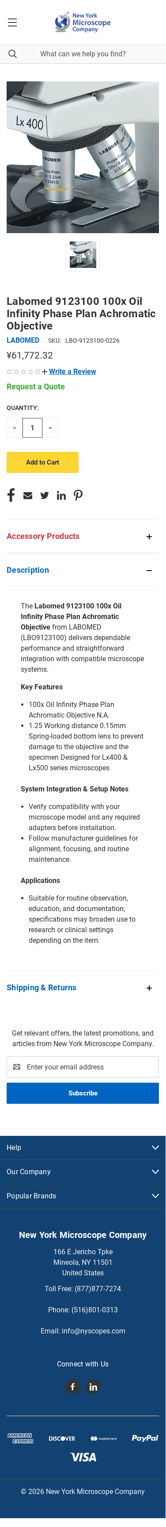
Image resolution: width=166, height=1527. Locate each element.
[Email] (27, 495)
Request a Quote (36, 386)
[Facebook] (11, 495)
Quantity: (23, 407)
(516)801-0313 (95, 1310)
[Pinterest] (78, 495)
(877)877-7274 (98, 1289)
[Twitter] (44, 495)
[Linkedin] (61, 495)
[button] (69, 371)
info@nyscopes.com (93, 1331)
